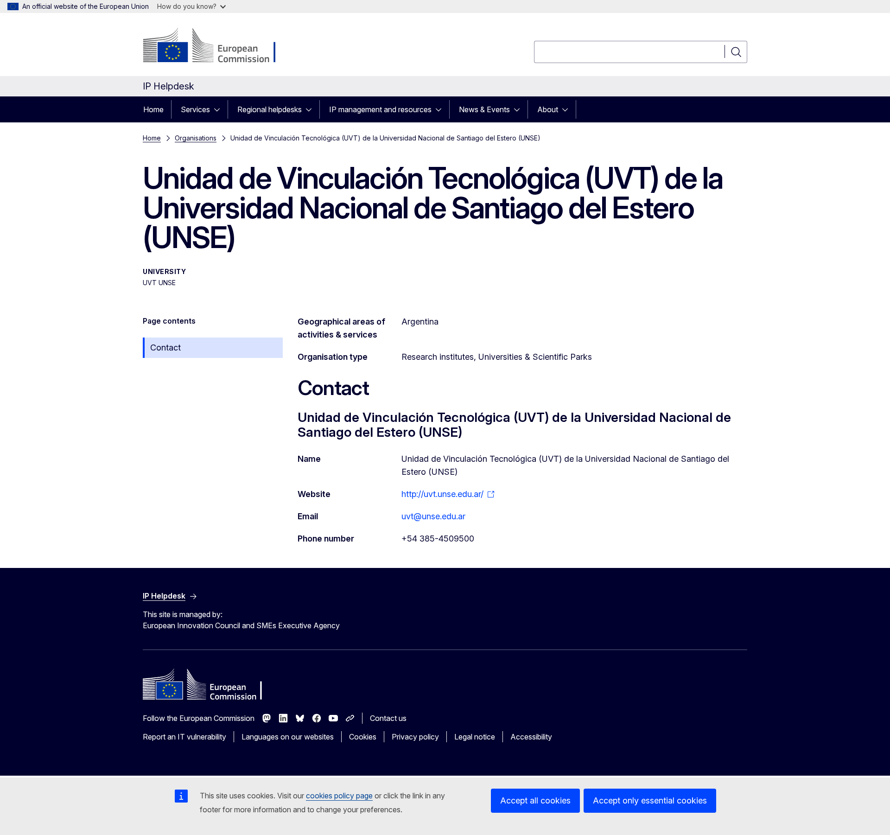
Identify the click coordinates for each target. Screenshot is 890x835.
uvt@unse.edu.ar (433, 516)
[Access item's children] (220, 109)
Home (153, 109)
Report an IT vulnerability (184, 736)
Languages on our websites (288, 736)
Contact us (388, 718)
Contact (165, 347)
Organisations (195, 138)
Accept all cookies (535, 800)
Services (195, 109)
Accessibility (531, 736)
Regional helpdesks (269, 109)
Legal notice (474, 736)
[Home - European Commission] (217, 46)
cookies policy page (339, 795)
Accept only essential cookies (650, 800)
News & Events (484, 109)
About (547, 109)
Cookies (362, 736)
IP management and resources (380, 109)
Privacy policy (415, 736)
